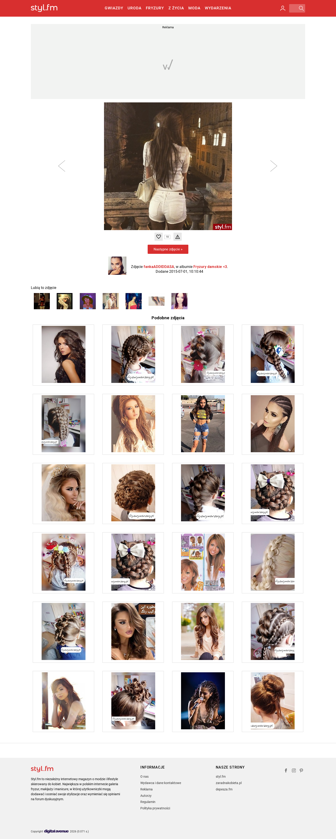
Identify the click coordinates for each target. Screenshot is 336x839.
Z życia (176, 8)
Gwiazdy (114, 8)
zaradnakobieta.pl (229, 783)
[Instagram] (294, 771)
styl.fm (221, 776)
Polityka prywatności (155, 808)
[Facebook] (286, 771)
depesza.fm (224, 789)
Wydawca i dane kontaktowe (160, 783)
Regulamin (147, 802)
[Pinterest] (302, 771)
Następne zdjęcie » (168, 249)
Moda (194, 8)
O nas (144, 776)
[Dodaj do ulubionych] (159, 237)
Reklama (146, 789)
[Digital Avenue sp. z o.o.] (56, 831)
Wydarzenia (218, 8)
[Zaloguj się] (282, 8)
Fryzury (155, 8)
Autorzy (146, 795)
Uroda (134, 8)
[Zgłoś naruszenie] (177, 237)
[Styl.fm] (49, 8)
